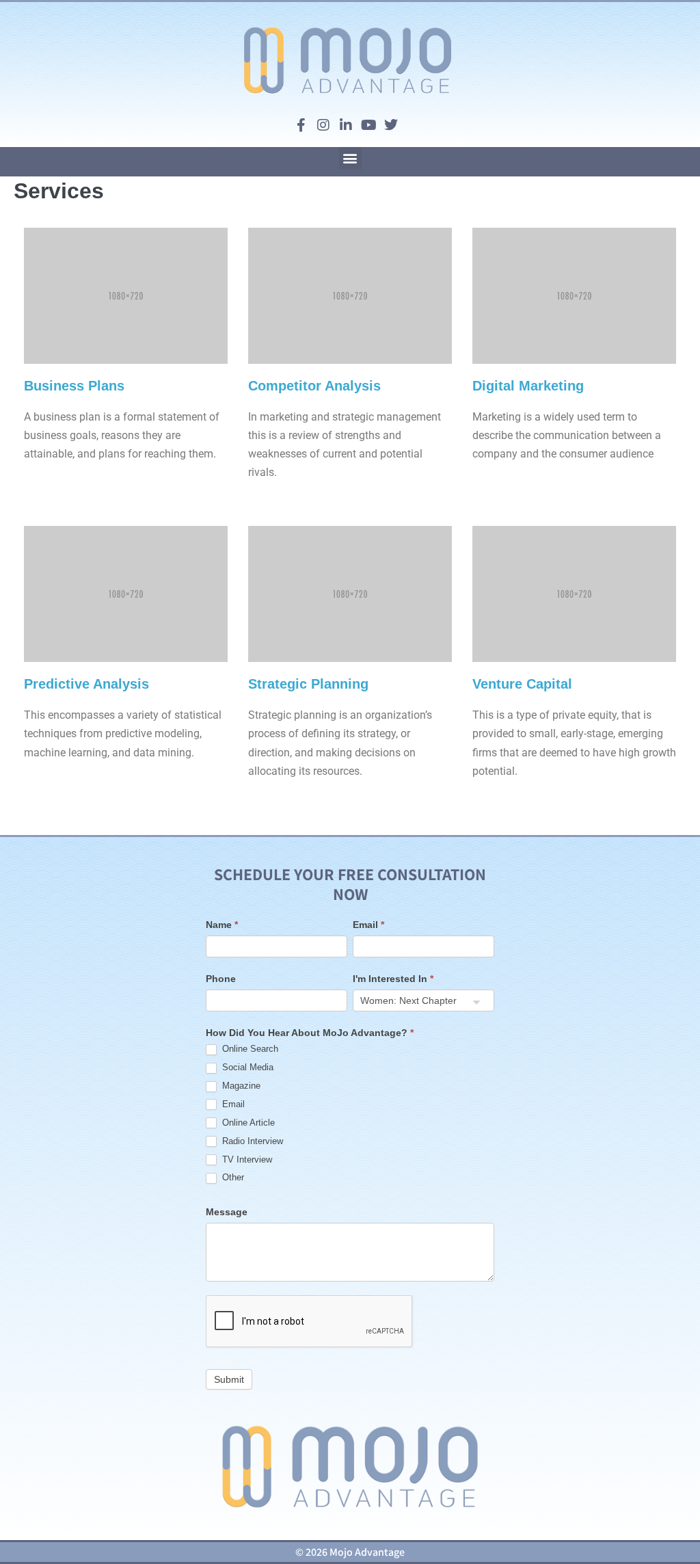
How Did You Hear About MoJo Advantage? (310, 1032)
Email (368, 924)
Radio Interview (251, 1141)
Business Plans (74, 385)
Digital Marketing (528, 385)
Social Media (246, 1067)
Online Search (248, 1049)
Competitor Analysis (314, 385)
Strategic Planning (308, 683)
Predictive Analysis (86, 683)
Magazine (239, 1086)
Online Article (247, 1122)
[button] (350, 158)
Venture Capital (522, 683)
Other (231, 1177)
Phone (221, 978)
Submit (229, 1379)
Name (222, 924)
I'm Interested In (393, 978)
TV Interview (245, 1159)
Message (226, 1211)
